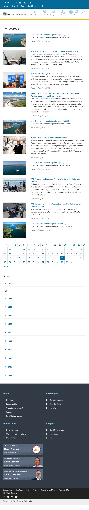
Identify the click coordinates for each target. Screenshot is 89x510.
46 (57, 253)
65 (67, 258)
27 (48, 249)
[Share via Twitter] (25, 2)
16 (79, 245)
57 (29, 258)
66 (72, 258)
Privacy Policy (31, 490)
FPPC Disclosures (10, 493)
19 (10, 249)
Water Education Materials (16, 434)
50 (76, 253)
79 (53, 262)
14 (69, 245)
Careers (9, 412)
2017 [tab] (10, 375)
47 (62, 253)
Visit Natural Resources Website (12, 465)
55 (19, 258)
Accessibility (64, 490)
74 (29, 262)
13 (65, 245)
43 (43, 253)
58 (34, 258)
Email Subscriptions (14, 416)
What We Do (45, 15)
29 (57, 249)
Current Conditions (28, 6)
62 (53, 258)
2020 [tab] (10, 349)
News (71, 15)
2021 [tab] (10, 341)
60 (43, 258)
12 (60, 245)
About (6, 6)
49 (72, 253)
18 (5, 249)
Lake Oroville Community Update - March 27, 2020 (50, 223)
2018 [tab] (10, 366)
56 (24, 258)
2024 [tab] (10, 315)
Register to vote (56, 400)
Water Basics (34, 15)
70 (10, 262)
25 (38, 249)
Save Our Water (56, 404)
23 (29, 249)
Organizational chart (14, 408)
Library (76, 15)
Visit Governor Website (10, 453)
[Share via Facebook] (20, 2)
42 (38, 253)
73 (24, 262)
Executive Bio (11, 404)
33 (76, 249)
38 (19, 253)
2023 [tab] (10, 324)
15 (74, 245)
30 (62, 249)
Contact (15, 6)
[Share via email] (31, 2)
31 (67, 249)
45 (53, 253)
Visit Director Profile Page (11, 478)
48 (67, 253)
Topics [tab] (11, 283)
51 (81, 253)
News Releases (12, 430)
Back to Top (7, 490)
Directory (10, 400)
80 (57, 262)
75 (34, 262)
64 (62, 258)
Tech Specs (54, 434)
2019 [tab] (10, 358)
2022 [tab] (10, 332)
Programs (53, 15)
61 (48, 258)
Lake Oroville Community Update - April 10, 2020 (50, 121)
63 (57, 258)
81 (62, 262)
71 (15, 262)
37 (15, 253)
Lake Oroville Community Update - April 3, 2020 (49, 162)
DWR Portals (11, 438)
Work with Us (63, 15)
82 (67, 262)
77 (43, 262)
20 (15, 249)
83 (72, 262)
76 (38, 262)
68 (81, 258)
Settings (43, 6)
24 (34, 249)
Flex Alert (53, 408)
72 (19, 262)
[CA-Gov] (6, 2)
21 (19, 249)
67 (76, 258)
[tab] (44, 283)
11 (55, 245)
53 (10, 258)
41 (34, 253)
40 (29, 253)
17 (84, 245)
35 (5, 253)
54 (15, 258)
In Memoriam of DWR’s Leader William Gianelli (49, 137)
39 (24, 253)
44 (48, 253)
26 (43, 249)
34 (81, 249)
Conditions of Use (57, 430)
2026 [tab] (10, 298)
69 (5, 262)
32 (72, 249)
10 (50, 245)
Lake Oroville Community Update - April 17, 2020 (50, 34)
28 (53, 249)
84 (76, 262)
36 (10, 253)
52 (5, 258)
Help (52, 438)
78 (48, 262)
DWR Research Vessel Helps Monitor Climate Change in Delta (55, 51)
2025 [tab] (10, 307)
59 (38, 258)
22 (24, 249)
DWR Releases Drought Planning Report (47, 73)
